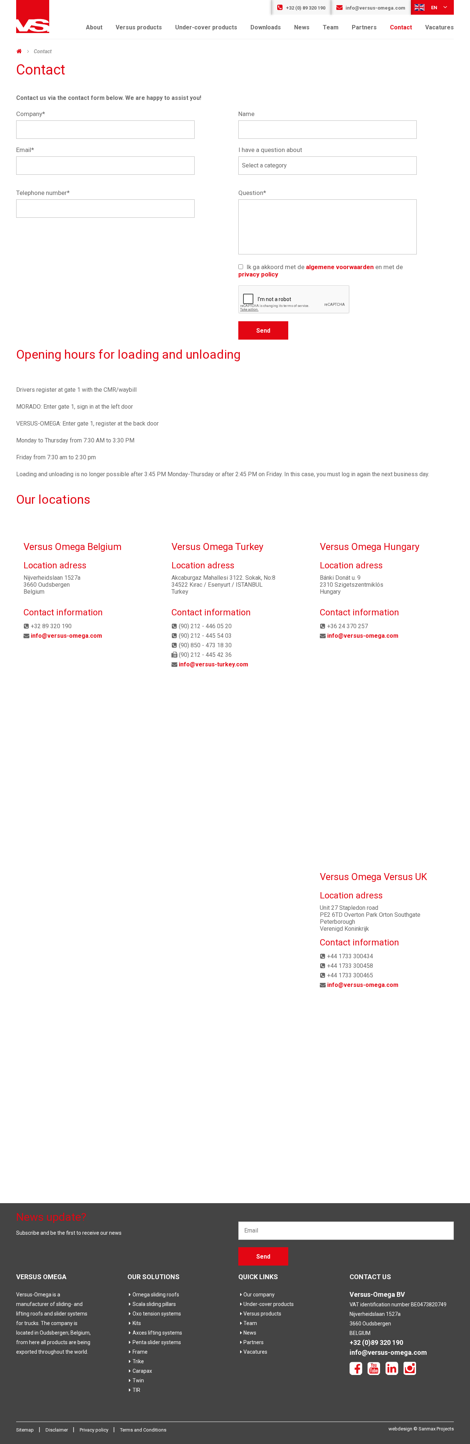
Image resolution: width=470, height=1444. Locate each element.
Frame (140, 1352)
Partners (364, 27)
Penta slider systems (157, 1342)
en (434, 7)
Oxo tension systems (157, 1314)
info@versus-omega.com (374, 8)
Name (246, 113)
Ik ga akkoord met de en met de (320, 270)
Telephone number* (43, 192)
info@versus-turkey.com (213, 664)
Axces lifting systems (157, 1333)
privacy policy (258, 274)
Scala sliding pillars (154, 1304)
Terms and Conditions (143, 1430)
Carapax (142, 1371)
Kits (137, 1323)
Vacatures (439, 27)
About (94, 27)
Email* (25, 149)
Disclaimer (57, 1430)
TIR (136, 1390)
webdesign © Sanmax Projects (421, 1429)
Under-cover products (206, 27)
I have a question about (270, 149)
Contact (401, 27)
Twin (138, 1380)
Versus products (139, 27)
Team (331, 27)
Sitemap (25, 1430)
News (302, 27)
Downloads (265, 27)
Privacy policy (94, 1430)
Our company (259, 1295)
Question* (252, 192)
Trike (138, 1361)
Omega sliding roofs (156, 1295)
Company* (30, 113)
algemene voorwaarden (340, 267)
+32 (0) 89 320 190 (305, 8)
